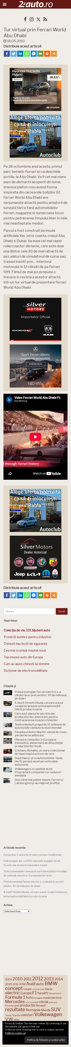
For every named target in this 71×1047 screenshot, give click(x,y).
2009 (8, 979)
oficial (43, 1002)
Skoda (45, 1010)
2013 (49, 978)
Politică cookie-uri (15, 1033)
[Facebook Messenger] (34, 54)
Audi (31, 983)
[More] (54, 54)
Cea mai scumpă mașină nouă (25, 650)
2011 (27, 979)
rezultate (15, 1009)
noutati (34, 1002)
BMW (51, 983)
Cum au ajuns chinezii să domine (26, 664)
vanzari (27, 1015)
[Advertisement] (35, 814)
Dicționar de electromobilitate (26, 670)
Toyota (16, 1015)
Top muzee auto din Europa (23, 657)
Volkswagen (48, 1014)
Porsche (9, 1005)
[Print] (47, 54)
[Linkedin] (20, 54)
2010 (18, 978)
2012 (37, 979)
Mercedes (15, 1001)
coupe (27, 989)
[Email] (40, 54)
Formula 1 (15, 997)
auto (40, 984)
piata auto (53, 1002)
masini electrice (52, 997)
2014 (58, 979)
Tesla (8, 1015)
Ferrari (52, 993)
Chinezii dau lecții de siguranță (25, 644)
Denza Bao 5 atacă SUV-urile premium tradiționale (32, 854)
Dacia (48, 989)
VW (9, 1019)
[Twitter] (14, 54)
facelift (42, 993)
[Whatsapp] (27, 54)
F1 (34, 992)
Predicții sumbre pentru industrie (27, 637)
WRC (17, 1019)
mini (27, 1002)
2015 (8, 984)
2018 (22, 984)
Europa (26, 993)
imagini (38, 998)
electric (12, 992)
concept (14, 988)
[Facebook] (7, 54)
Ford (59, 993)
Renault (41, 1005)
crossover (38, 989)
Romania (33, 1010)
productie (27, 1005)
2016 (15, 984)
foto (29, 997)
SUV (56, 1009)
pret (16, 1005)
